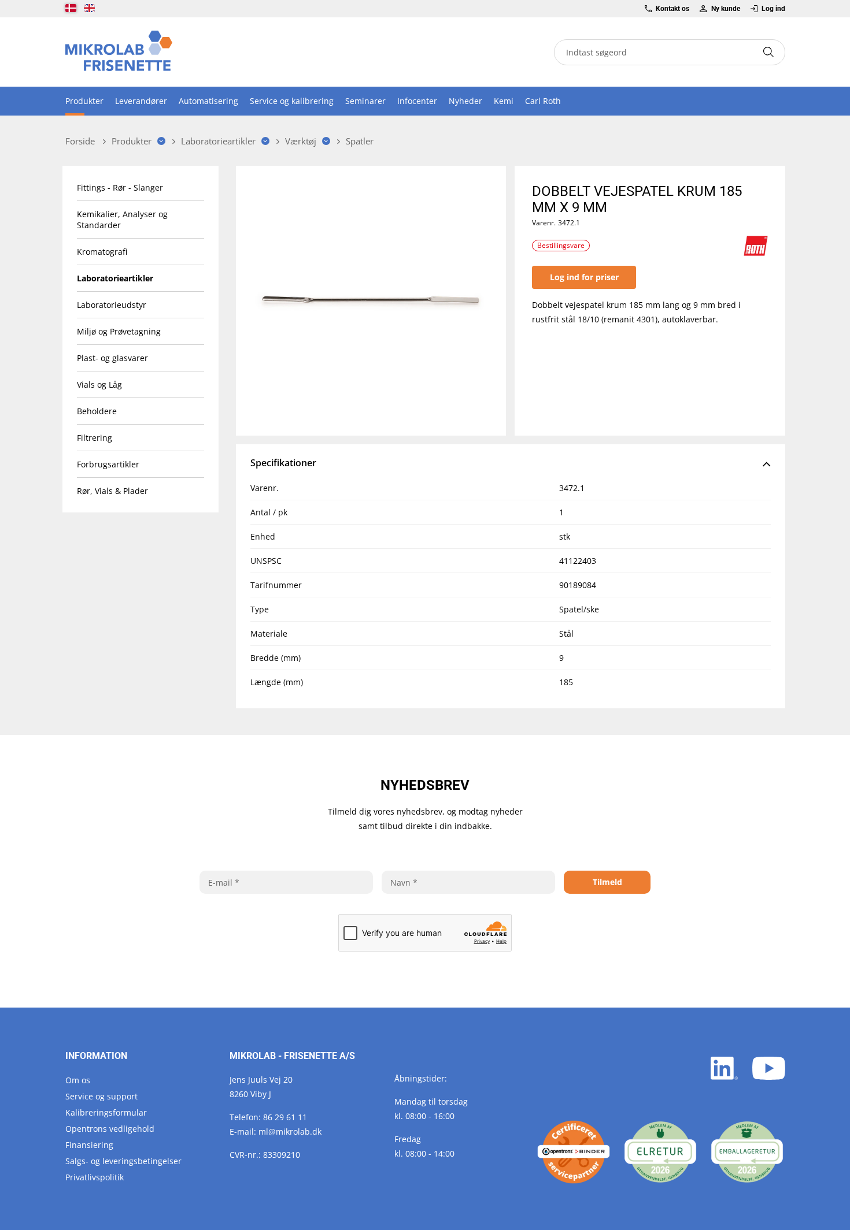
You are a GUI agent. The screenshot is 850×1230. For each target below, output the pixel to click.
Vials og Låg (99, 384)
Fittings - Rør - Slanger (120, 187)
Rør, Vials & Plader (112, 490)
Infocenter (417, 100)
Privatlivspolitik (94, 1177)
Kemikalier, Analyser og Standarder (122, 220)
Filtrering (94, 437)
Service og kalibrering (292, 100)
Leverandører (141, 100)
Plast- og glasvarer (112, 357)
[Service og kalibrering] (573, 1152)
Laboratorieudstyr (111, 304)
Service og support (101, 1096)
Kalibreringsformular (106, 1112)
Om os (77, 1080)
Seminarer (365, 100)
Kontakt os (672, 9)
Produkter (84, 100)
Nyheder (465, 100)
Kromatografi (102, 251)
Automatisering (208, 100)
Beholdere (97, 411)
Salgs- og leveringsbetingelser (123, 1160)
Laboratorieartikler (115, 278)
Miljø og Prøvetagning (119, 331)
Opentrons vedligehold (109, 1128)
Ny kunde (725, 9)
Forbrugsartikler (108, 464)
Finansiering (89, 1144)
